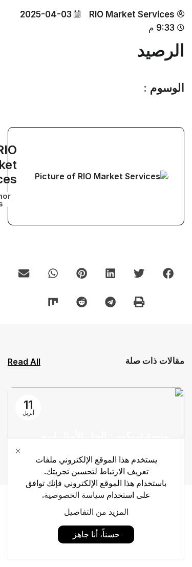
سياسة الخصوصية (74, 495)
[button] (168, 273)
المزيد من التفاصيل (96, 512)
